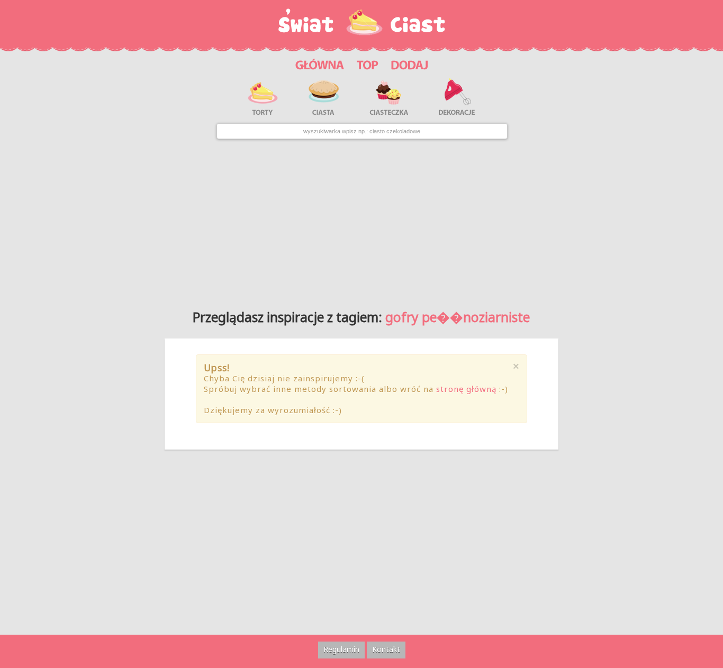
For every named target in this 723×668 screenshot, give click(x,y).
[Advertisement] (361, 220)
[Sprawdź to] (367, 64)
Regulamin (341, 649)
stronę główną (466, 388)
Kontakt (386, 649)
